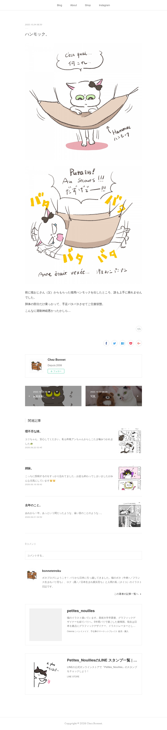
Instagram (104, 5)
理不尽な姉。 (33, 431)
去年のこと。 (33, 505)
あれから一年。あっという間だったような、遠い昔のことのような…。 (64, 513)
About (73, 5)
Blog (59, 5)
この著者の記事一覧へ (126, 593)
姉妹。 (29, 468)
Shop (88, 5)
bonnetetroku (51, 571)
